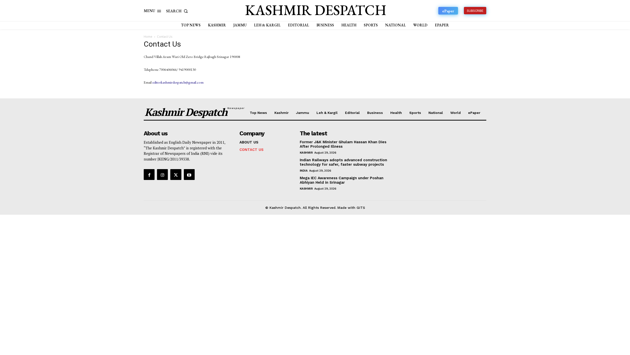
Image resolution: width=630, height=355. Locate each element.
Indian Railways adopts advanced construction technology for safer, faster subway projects (343, 162)
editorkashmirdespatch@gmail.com (178, 82)
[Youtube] (189, 174)
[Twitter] (175, 174)
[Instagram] (162, 174)
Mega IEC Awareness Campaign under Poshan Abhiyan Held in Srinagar (341, 180)
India (304, 170)
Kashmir (306, 152)
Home (148, 37)
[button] (178, 11)
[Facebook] (149, 174)
